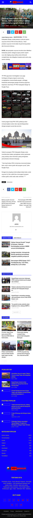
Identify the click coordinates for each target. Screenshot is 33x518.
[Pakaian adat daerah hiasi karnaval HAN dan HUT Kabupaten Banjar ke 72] (6, 289)
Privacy (12, 511)
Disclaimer (6, 511)
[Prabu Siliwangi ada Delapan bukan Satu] (6, 415)
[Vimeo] (27, 500)
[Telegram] (18, 500)
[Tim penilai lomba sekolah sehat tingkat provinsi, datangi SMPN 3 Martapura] (6, 306)
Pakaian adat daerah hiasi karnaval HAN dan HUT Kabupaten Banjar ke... (21, 288)
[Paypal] (13, 500)
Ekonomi (10, 15)
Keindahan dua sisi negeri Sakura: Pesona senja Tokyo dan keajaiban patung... (21, 375)
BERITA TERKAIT (7, 238)
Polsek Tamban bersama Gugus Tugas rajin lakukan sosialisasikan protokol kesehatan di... (21, 392)
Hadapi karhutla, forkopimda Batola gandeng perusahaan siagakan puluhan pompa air (20, 254)
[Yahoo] (16, 505)
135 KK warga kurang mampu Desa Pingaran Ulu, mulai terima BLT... (23, 353)
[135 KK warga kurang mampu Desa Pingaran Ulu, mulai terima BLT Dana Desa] (24, 345)
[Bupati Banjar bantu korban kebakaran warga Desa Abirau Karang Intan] (6, 384)
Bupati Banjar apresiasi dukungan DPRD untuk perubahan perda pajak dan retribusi (21, 280)
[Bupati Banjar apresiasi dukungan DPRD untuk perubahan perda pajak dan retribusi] (6, 280)
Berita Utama (10, 6)
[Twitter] (23, 500)
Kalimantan (9, 182)
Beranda (3, 6)
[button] (30, 2)
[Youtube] (21, 505)
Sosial (15, 15)
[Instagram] (9, 500)
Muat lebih (15, 312)
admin (7, 25)
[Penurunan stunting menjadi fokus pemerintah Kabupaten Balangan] (24, 326)
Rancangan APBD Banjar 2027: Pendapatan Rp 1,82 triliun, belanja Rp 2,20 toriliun (21, 262)
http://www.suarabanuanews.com (16, 226)
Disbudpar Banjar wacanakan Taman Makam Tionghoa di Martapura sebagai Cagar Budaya (21, 423)
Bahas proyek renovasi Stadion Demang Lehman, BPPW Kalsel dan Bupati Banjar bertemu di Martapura (9, 203)
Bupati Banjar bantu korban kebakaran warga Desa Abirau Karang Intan (20, 383)
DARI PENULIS (17, 238)
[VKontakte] (12, 505)
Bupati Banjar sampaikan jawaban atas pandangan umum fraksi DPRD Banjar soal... (21, 297)
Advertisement (18, 511)
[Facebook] (16, 230)
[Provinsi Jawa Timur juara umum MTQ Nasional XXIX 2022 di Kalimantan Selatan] (9, 326)
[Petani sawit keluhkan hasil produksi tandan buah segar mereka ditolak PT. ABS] (9, 345)
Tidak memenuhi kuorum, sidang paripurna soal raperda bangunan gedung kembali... (21, 406)
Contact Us (26, 511)
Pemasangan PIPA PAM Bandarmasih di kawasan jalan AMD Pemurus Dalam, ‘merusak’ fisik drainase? (24, 203)
